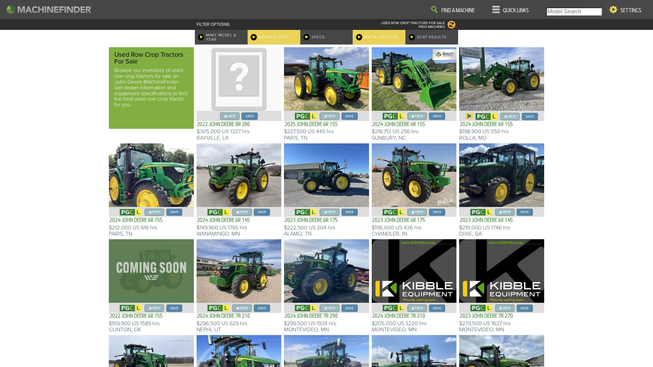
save (250, 116)
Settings (630, 10)
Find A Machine (458, 10)
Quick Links (516, 10)
